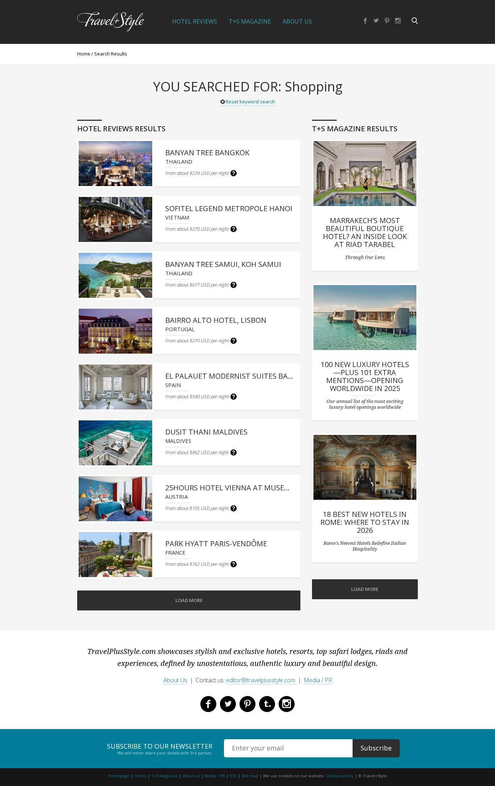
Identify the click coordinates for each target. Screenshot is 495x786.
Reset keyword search (250, 101)
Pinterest (387, 20)
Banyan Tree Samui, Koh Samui (223, 264)
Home (83, 53)
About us (191, 775)
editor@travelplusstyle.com (261, 680)
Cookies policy (340, 775)
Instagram (398, 20)
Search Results (110, 53)
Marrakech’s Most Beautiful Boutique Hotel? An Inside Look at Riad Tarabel (365, 232)
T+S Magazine (250, 21)
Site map (249, 775)
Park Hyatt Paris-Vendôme (216, 543)
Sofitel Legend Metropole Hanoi (228, 208)
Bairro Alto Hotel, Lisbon (215, 320)
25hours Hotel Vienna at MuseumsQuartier (250, 488)
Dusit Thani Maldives (206, 432)
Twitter (376, 20)
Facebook (365, 20)
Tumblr (267, 704)
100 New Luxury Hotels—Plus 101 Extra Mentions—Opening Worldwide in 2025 (365, 376)
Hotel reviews (194, 21)
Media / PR (318, 680)
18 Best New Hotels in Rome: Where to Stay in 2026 (364, 522)
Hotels (140, 775)
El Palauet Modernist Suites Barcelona (242, 376)
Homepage (118, 775)
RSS (233, 775)
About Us (297, 21)
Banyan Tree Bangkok (207, 152)
